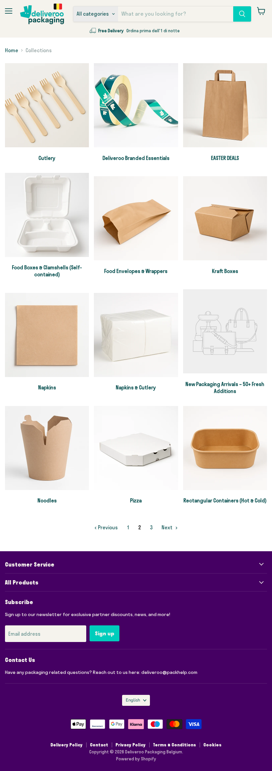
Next (167, 527)
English (133, 700)
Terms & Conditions (174, 744)
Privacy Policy (130, 744)
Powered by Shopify (136, 758)
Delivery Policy (66, 744)
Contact (99, 744)
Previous (107, 527)
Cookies (212, 744)
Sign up (104, 633)
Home (11, 50)
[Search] (242, 14)
